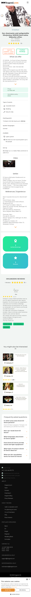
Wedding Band (9, 536)
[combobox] (27, 579)
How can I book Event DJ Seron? (12, 431)
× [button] (29, 579)
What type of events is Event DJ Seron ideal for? (14, 449)
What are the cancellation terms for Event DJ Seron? (13, 455)
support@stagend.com (8, 558)
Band (6, 526)
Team (6, 488)
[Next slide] (29, 15)
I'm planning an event (11, 509)
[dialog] (15, 587)
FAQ (6, 515)
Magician (7, 534)
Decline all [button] (22, 590)
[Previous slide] (2, 15)
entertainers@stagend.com (9, 566)
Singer (6, 531)
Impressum (8, 493)
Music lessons (8, 517)
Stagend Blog (8, 495)
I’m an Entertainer (10, 512)
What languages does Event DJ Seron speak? (13, 437)
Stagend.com (8, 485)
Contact (7, 490)
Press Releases (9, 498)
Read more (14, 587)
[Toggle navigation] (27, 2)
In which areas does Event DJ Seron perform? (14, 421)
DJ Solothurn (15, 30)
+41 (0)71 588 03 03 (7, 547)
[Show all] (15, 84)
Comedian (7, 539)
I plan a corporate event (11, 507)
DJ (5, 528)
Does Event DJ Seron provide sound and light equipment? (14, 443)
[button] (15, 594)
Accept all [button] (8, 590)
